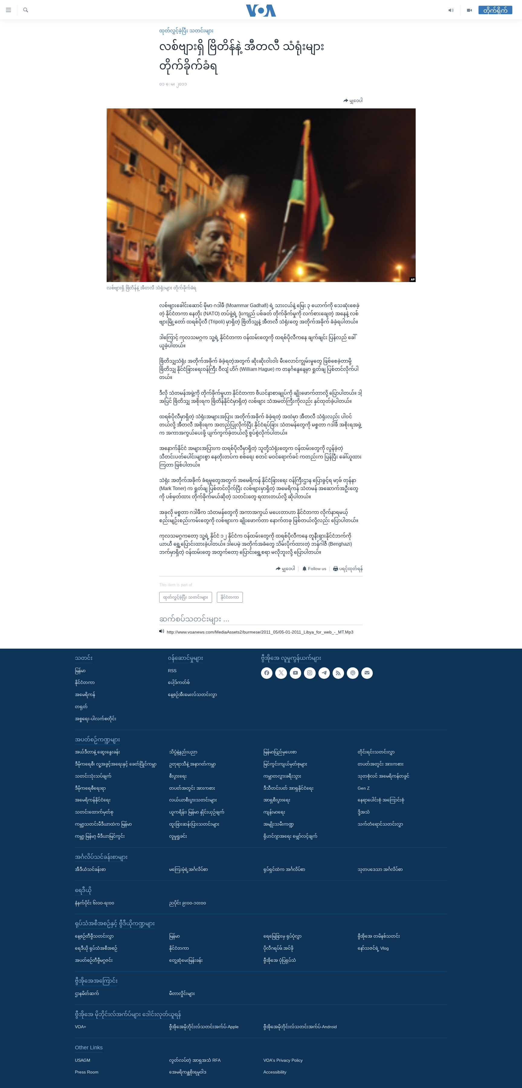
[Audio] (451, 10)
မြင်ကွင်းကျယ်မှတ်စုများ (285, 764)
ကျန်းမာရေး (274, 812)
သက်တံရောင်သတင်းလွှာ (380, 824)
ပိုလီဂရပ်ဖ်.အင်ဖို (278, 948)
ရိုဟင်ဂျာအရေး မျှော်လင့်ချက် (290, 836)
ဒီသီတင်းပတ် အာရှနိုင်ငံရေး (288, 788)
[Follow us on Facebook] (266, 673)
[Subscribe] (367, 673)
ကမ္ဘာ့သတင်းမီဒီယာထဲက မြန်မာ (103, 824)
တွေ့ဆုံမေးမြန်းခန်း (186, 960)
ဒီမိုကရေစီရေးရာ (90, 788)
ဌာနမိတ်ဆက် (87, 993)
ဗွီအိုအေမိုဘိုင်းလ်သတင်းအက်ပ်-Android (300, 1026)
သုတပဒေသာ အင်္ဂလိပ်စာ (380, 869)
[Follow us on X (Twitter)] (281, 673)
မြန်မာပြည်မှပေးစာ (280, 751)
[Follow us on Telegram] (324, 673)
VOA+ (80, 1026)
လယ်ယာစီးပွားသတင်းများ (193, 800)
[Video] (469, 10)
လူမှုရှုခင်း (178, 836)
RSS (172, 670)
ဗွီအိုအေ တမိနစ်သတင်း (379, 936)
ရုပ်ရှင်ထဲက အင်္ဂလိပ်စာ (284, 869)
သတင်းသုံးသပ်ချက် (93, 776)
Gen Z (364, 788)
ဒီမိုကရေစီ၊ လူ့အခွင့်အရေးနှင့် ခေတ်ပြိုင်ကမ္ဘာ (115, 764)
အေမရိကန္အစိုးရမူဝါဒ (187, 1072)
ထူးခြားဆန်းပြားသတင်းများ (194, 824)
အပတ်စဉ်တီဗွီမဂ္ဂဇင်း (94, 960)
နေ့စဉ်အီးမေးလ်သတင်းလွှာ (192, 694)
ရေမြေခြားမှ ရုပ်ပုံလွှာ (282, 936)
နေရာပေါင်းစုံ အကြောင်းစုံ (381, 800)
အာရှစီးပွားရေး (276, 800)
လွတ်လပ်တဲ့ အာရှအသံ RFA (195, 1060)
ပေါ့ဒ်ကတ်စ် (179, 682)
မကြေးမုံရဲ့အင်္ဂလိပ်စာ (188, 869)
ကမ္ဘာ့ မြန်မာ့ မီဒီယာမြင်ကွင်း (100, 836)
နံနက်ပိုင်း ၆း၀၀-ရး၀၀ (94, 902)
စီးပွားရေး (178, 776)
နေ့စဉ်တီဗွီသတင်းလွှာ (94, 936)
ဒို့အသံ (364, 812)
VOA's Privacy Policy (283, 1060)
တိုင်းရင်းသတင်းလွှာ (376, 751)
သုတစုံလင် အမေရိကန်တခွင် (383, 776)
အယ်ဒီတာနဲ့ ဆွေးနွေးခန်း (97, 751)
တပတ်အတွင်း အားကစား (192, 788)
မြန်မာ (80, 670)
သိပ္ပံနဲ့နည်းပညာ (183, 751)
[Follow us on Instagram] (309, 673)
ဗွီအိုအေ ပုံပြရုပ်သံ (279, 960)
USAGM (82, 1060)
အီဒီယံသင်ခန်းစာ (90, 869)
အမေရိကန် (85, 694)
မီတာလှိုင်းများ (182, 993)
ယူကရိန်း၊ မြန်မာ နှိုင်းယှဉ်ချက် (196, 812)
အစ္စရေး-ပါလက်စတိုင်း (95, 718)
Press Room (86, 1072)
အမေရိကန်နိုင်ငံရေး (93, 800)
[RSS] (338, 673)
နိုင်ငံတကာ (85, 682)
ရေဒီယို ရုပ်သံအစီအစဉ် (96, 948)
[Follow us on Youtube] (295, 673)
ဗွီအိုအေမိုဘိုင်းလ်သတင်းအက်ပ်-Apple (204, 1026)
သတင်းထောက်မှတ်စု (94, 812)
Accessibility (274, 1072)
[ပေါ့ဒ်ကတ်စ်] (352, 673)
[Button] (353, 101)
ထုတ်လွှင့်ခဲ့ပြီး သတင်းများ (186, 30)
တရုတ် (81, 706)
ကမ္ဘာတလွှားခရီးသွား (282, 776)
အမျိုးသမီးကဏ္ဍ (278, 824)
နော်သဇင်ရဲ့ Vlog (373, 948)
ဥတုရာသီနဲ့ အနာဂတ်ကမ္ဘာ (192, 764)
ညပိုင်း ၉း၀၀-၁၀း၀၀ (187, 902)
